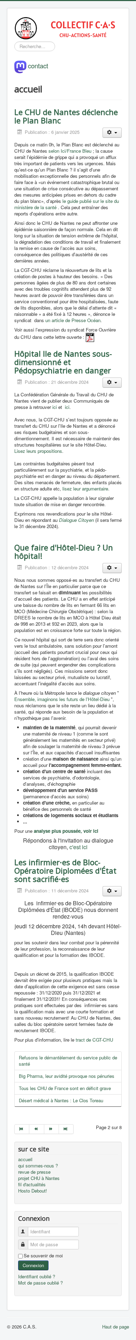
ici (55, 407)
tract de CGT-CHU (94, 1039)
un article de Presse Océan (72, 320)
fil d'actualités (32, 1184)
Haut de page (115, 1326)
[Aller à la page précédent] (36, 1129)
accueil (25, 1159)
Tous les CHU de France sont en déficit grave (65, 1088)
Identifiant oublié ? (36, 1276)
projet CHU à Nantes (39, 1178)
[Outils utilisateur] (112, 133)
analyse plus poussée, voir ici (65, 831)
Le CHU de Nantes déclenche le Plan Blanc (66, 116)
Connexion (33, 1265)
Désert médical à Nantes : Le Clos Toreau (61, 1100)
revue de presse (34, 1172)
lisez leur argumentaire (85, 488)
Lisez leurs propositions (38, 451)
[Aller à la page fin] (66, 1129)
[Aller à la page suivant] (51, 1129)
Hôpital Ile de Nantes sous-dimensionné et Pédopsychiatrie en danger (63, 361)
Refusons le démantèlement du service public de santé (68, 1060)
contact (38, 65)
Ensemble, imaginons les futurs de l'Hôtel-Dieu (61, 699)
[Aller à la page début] (21, 1129)
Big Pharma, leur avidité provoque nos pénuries (66, 1076)
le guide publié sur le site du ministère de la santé (66, 204)
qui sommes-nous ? (38, 1166)
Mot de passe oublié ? (40, 1282)
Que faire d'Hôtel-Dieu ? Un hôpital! (63, 551)
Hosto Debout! (32, 1191)
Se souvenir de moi (43, 1256)
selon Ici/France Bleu (69, 150)
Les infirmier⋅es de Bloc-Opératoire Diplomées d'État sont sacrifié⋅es (65, 870)
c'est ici (78, 847)
